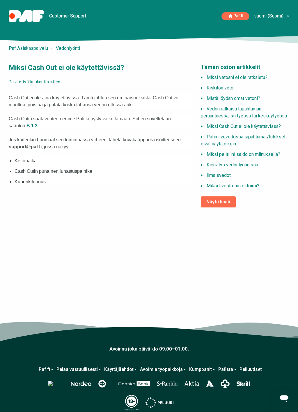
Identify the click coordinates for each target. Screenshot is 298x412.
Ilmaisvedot (219, 175)
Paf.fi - (46, 369)
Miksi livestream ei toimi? (233, 186)
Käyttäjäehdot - (120, 369)
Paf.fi (238, 15)
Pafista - (227, 369)
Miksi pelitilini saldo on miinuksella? (243, 154)
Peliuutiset (251, 369)
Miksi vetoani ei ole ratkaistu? (237, 77)
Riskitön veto (220, 88)
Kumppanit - (202, 369)
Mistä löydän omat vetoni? (233, 98)
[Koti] (27, 15)
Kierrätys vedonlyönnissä (232, 165)
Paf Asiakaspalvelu (28, 48)
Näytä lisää (218, 202)
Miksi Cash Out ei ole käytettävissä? (244, 126)
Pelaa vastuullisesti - (78, 369)
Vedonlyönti (68, 48)
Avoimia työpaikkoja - (163, 369)
